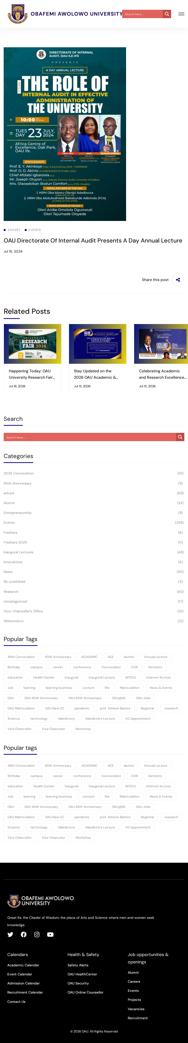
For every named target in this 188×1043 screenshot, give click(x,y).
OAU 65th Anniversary (85, 698)
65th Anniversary (93, 483)
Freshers (93, 532)
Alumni (94, 503)
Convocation (111, 667)
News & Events (161, 688)
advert (94, 493)
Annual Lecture (155, 657)
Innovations (93, 562)
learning (29, 688)
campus (36, 667)
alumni (129, 657)
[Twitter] (10, 934)
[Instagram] (37, 934)
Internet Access (158, 677)
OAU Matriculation (21, 708)
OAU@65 (119, 698)
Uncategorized (93, 601)
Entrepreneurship (93, 512)
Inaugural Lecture (102, 677)
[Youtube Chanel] (50, 934)
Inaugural (71, 677)
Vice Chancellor (20, 729)
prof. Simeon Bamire (115, 708)
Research (94, 591)
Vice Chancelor (53, 729)
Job (10, 688)
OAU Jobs (143, 698)
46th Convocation (21, 657)
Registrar (147, 708)
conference (82, 667)
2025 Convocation (93, 473)
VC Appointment (138, 718)
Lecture (88, 688)
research (171, 708)
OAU (11, 698)
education (15, 677)
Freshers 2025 (93, 542)
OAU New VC (54, 708)
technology (38, 718)
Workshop (83, 729)
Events (94, 522)
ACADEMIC (89, 657)
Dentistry (155, 667)
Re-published (93, 581)
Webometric (93, 621)
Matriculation (130, 688)
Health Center (43, 677)
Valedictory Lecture (100, 718)
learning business (59, 688)
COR (134, 667)
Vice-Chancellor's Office (93, 611)
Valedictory (66, 718)
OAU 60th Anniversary (41, 698)
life (107, 688)
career (58, 667)
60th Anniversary (58, 657)
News (94, 572)
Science (14, 718)
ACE (111, 657)
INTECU (130, 677)
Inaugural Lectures (94, 552)
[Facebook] (24, 934)
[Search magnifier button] (167, 14)
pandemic (82, 708)
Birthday (14, 667)
